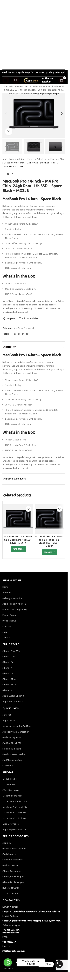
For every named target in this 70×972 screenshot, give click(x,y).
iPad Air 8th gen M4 (12, 737)
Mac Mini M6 (8, 784)
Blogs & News (9, 621)
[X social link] (15, 334)
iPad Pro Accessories (12, 860)
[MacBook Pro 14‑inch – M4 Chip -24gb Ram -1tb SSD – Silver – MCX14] (18, 519)
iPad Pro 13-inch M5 (11, 749)
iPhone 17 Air (8, 662)
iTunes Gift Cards (10, 888)
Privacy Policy (9, 615)
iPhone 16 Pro (9, 679)
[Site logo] (31, 80)
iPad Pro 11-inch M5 (11, 743)
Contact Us (7, 638)
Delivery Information (12, 598)
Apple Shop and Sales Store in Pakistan (40, 159)
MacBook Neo (9, 779)
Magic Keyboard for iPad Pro (16, 726)
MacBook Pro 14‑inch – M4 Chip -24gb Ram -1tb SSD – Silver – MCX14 (18, 539)
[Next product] (12, 174)
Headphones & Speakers (14, 754)
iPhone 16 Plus (9, 685)
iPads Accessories (10, 865)
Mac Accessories (10, 893)
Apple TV (6, 843)
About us (6, 592)
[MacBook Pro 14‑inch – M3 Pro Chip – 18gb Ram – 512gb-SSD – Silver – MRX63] (49, 519)
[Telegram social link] (27, 334)
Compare (6, 626)
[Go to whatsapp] (8, 962)
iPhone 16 (7, 690)
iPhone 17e (7, 673)
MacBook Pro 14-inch (24, 328)
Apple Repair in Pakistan (14, 604)
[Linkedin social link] (23, 334)
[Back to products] (8, 174)
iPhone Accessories (11, 871)
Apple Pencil (8, 720)
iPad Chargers (8, 854)
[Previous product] (4, 174)
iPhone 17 (7, 668)
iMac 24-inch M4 (10, 790)
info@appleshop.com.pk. (46, 94)
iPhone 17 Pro (8, 656)
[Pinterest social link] (19, 334)
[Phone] (59, 964)
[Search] (16, 80)
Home (5, 587)
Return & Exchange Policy (15, 609)
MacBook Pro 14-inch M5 (14, 807)
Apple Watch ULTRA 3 (13, 696)
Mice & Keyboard (11, 824)
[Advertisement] (35, 35)
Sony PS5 (6, 715)
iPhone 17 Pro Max (11, 651)
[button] (5, 113)
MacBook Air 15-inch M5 (14, 818)
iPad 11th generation (12, 760)
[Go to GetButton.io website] (8, 969)
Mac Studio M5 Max (12, 796)
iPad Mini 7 (7, 765)
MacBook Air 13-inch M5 (14, 813)
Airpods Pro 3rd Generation (15, 732)
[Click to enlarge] (8, 131)
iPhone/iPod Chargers (13, 876)
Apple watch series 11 (12, 701)
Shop (62, 159)
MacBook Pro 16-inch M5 (14, 801)
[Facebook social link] (11, 334)
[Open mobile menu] (6, 80)
